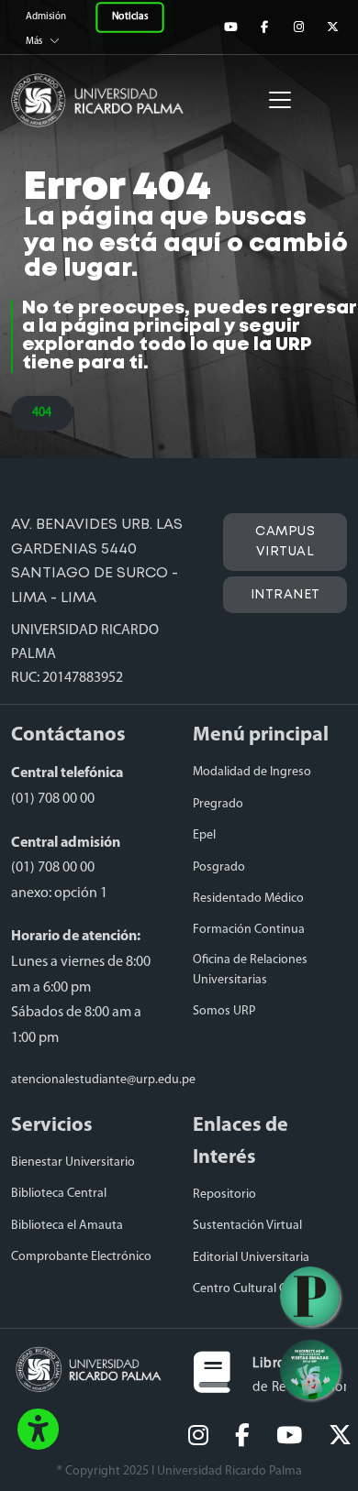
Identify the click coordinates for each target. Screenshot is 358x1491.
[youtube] (289, 1437)
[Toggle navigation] (280, 99)
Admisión (47, 17)
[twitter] (340, 1437)
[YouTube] (230, 26)
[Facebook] (264, 26)
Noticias (130, 17)
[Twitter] (332, 26)
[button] (38, 1431)
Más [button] (34, 42)
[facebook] (242, 1437)
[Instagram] (298, 26)
